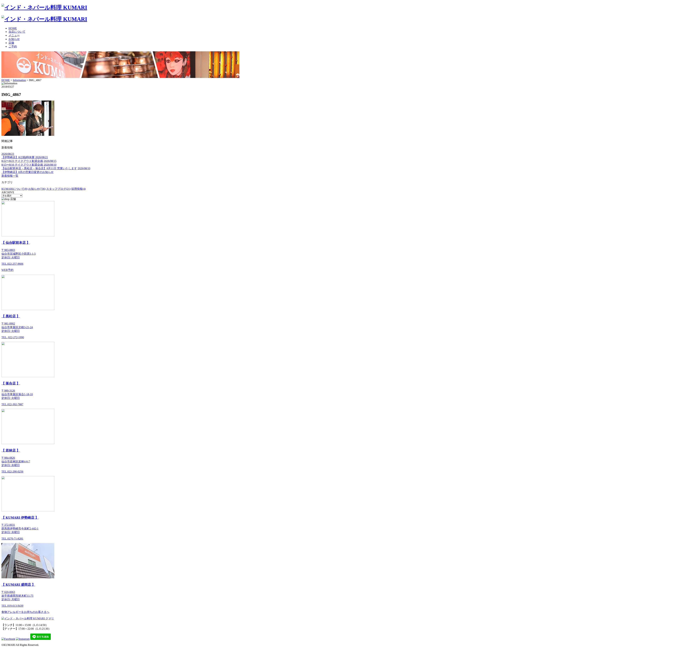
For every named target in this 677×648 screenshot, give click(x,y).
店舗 (11, 42)
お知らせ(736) (36, 188)
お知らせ (14, 39)
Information (19, 80)
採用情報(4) (78, 188)
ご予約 (12, 46)
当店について (16, 31)
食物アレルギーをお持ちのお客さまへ (25, 611)
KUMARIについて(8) (14, 188)
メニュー (14, 35)
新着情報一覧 (9, 175)
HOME (12, 28)
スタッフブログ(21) (58, 188)
